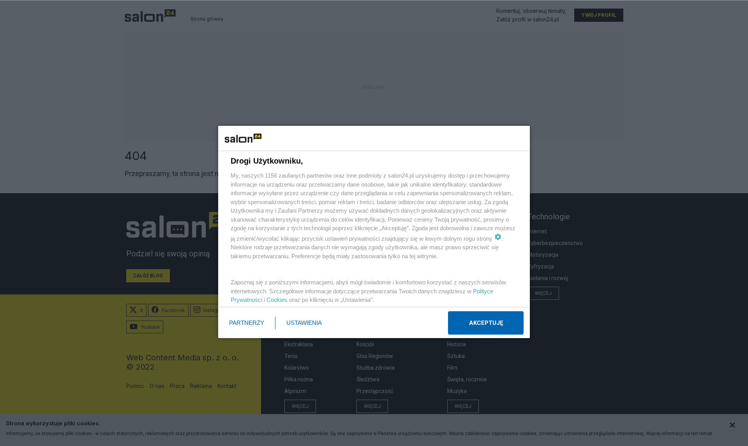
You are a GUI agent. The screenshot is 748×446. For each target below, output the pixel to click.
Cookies (277, 299)
